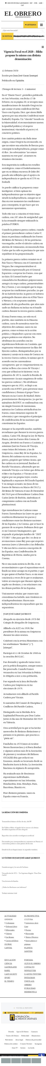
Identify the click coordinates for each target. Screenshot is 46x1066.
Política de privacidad (33, 1040)
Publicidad (25, 1035)
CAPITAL (8, 947)
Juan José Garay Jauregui (25, 75)
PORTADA (28, 960)
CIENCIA (8, 963)
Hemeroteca (36, 1035)
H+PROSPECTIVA (31, 915)
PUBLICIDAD (30, 988)
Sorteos (22, 1048)
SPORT (7, 977)
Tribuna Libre (11, 926)
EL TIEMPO (9, 981)
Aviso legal (19, 1040)
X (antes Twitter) (26, 1044)
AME (40, 3)
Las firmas (10, 937)
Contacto (34, 1031)
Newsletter (9, 1040)
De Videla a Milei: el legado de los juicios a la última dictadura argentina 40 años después (20, 829)
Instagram (38, 1044)
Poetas (28, 930)
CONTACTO (29, 967)
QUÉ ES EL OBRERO (32, 963)
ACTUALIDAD (10, 915)
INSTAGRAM (29, 977)
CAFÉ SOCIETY (10, 974)
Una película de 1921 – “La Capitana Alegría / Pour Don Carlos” (21, 874)
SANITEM (28, 951)
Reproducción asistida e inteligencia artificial (18, 836)
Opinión (19, 80)
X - (19, 1013)
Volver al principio (24, 1008)
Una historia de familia (10, 881)
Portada (11, 1031)
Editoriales (10, 930)
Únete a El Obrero (12, 1035)
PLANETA (28, 947)
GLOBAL (8, 944)
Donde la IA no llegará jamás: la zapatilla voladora (19, 850)
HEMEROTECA (30, 991)
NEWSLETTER (30, 970)
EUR (35, 3)
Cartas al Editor (12, 940)
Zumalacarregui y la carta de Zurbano (15, 867)
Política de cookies (11, 1044)
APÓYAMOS (38, 1013)
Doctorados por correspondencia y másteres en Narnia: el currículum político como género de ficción (22, 842)
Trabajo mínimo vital (9, 893)
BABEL (7, 970)
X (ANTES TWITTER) (32, 974)
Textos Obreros (32, 937)
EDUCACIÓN (10, 960)
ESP (31, 3)
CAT (22, 5)
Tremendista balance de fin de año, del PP (16, 822)
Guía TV (15, 1048)
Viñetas (9, 933)
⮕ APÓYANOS (30, 24)
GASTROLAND (10, 967)
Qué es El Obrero (22, 1031)
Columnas (10, 923)
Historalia (30, 933)
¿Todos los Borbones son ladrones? (14, 887)
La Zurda (31, 1048)
